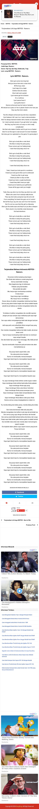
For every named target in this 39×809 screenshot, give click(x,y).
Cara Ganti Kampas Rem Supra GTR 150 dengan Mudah (17, 660)
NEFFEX (8, 23)
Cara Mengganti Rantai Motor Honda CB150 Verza (15, 618)
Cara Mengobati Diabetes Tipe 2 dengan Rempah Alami (17, 615)
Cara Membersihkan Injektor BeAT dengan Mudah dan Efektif (18, 635)
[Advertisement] (19, 692)
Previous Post (30, 525)
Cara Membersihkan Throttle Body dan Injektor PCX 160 (17, 643)
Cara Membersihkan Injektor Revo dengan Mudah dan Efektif (18, 639)
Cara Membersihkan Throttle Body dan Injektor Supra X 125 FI (18, 647)
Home (2, 23)
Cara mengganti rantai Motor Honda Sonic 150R (15, 622)
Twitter (20, 496)
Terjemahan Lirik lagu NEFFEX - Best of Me (17, 520)
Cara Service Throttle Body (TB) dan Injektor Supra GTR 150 (18, 664)
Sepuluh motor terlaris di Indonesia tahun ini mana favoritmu (18, 651)
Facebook (20, 492)
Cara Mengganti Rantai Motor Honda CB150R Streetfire (17, 626)
